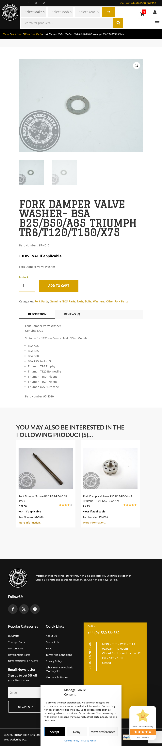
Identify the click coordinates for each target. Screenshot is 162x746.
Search (108, 12)
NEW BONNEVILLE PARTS (23, 661)
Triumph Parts (16, 642)
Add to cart (58, 285)
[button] (136, 65)
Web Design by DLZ (15, 739)
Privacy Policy (88, 740)
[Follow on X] (36, 3)
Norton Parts (16, 648)
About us (51, 636)
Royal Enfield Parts (19, 655)
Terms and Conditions (59, 655)
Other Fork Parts (33, 34)
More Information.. (44, 509)
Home (6, 34)
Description (37, 314)
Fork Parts (16, 34)
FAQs (49, 648)
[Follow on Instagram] (44, 3)
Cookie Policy (71, 740)
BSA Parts (13, 636)
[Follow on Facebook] (28, 3)
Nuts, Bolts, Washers (91, 301)
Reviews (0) (72, 314)
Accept (54, 732)
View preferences (103, 732)
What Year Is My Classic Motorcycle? (59, 669)
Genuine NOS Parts (62, 301)
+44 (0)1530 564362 (138, 3)
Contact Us (52, 642)
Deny (76, 732)
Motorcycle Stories (57, 677)
